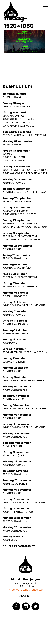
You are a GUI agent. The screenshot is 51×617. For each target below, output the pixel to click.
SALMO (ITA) (13, 455)
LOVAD (10, 343)
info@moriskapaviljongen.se (25, 589)
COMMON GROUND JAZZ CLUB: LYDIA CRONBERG (25, 427)
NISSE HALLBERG (15, 333)
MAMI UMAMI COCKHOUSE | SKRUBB (25, 227)
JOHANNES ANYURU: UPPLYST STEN (25, 135)
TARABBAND (13, 446)
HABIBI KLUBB (14, 160)
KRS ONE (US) (14, 115)
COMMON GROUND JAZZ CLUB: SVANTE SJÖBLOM (25, 305)
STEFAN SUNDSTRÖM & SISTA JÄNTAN (25, 352)
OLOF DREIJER (14, 361)
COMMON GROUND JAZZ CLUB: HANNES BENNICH (25, 170)
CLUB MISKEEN (14, 157)
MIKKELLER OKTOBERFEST (20, 223)
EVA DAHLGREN (15, 483)
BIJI (8, 154)
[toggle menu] (46, 5)
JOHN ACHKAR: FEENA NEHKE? (23, 380)
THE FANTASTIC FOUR (18, 512)
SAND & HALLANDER (17, 201)
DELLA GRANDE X (15, 324)
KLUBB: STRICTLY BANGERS (21, 239)
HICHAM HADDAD (16, 106)
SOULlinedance (15, 97)
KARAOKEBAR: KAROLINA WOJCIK (25, 173)
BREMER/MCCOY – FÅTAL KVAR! (24, 192)
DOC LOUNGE (14, 182)
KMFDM (10, 540)
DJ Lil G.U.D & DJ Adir (18, 122)
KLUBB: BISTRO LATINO (19, 119)
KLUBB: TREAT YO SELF (19, 125)
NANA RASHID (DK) (17, 267)
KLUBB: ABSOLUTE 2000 (19, 214)
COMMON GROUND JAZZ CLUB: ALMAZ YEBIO (25, 502)
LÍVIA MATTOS (14, 399)
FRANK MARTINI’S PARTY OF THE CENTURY (25, 408)
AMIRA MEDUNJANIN (17, 211)
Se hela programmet (19, 546)
